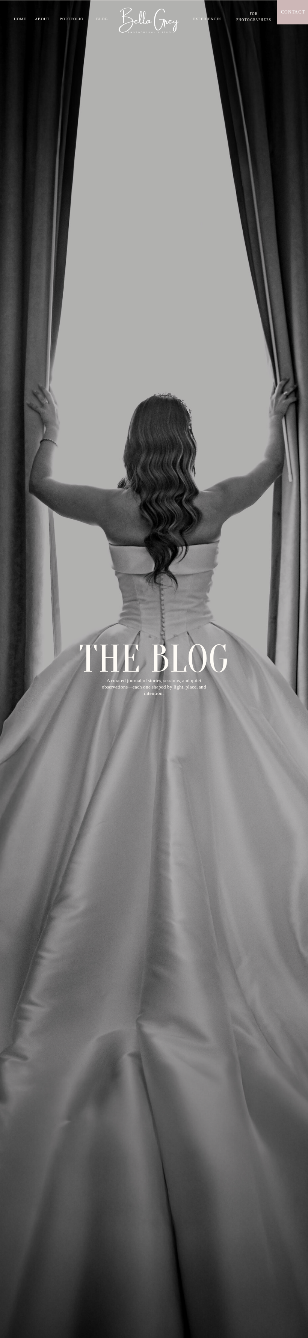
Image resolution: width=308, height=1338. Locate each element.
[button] (254, 17)
